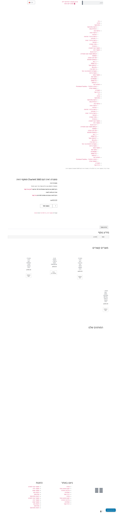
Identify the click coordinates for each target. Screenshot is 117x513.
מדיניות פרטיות (111, 510)
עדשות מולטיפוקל (92, 27)
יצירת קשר (97, 92)
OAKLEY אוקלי (93, 65)
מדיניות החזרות (65, 490)
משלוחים (67, 492)
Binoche (94, 67)
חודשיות (94, 34)
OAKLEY (94, 82)
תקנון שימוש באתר (65, 488)
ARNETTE (94, 63)
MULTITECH (93, 29)
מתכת (35, 213)
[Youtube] (97, 490)
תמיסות (95, 42)
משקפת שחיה (93, 88)
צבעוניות (94, 46)
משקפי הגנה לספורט (94, 48)
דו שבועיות (94, 38)
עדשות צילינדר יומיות (91, 40)
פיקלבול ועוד (96, 84)
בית (99, 21)
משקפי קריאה (93, 73)
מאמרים (97, 90)
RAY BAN (94, 77)
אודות (98, 23)
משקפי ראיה (96, 50)
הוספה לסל (46, 206)
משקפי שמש (96, 75)
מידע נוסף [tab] (104, 227)
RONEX (94, 56)
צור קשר (34, 195)
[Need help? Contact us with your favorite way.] (101, 511)
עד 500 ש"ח (93, 69)
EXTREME (94, 79)
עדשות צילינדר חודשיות (90, 36)
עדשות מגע (97, 31)
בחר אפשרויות (53, 272)
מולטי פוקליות (93, 44)
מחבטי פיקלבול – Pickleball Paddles (86, 86)
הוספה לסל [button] (80, 277)
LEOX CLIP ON (92, 57)
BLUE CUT (93, 52)
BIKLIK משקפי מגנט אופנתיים (89, 54)
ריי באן (95, 61)
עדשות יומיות (93, 32)
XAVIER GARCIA (92, 59)
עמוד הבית (106, 168)
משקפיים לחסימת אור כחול (89, 71)
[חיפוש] (82, 3)
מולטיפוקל (97, 25)
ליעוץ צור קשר (28, 189)
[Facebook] (101, 490)
